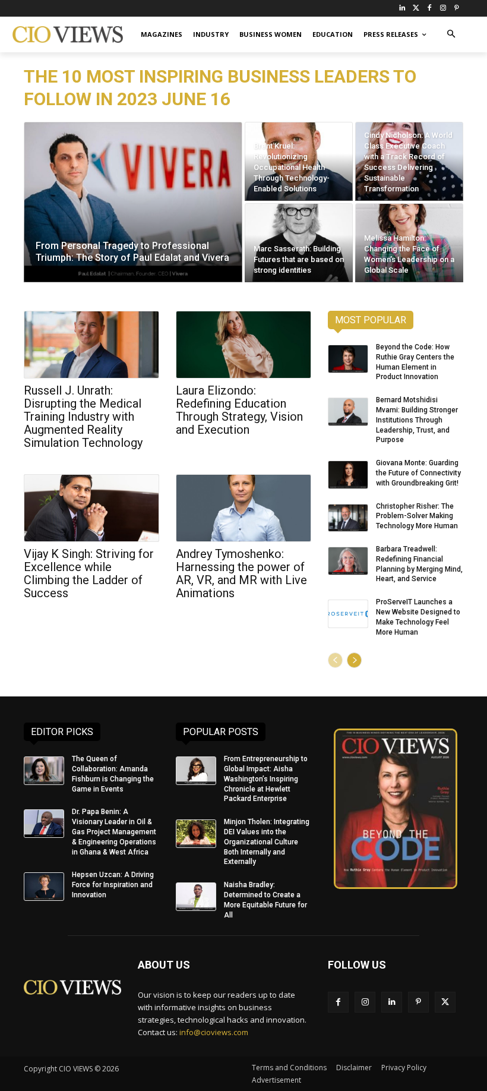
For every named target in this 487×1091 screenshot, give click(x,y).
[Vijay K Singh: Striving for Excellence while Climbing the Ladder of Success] (91, 508)
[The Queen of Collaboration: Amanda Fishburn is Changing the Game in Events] (44, 770)
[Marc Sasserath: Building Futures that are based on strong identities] (299, 242)
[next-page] (354, 660)
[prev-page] (335, 660)
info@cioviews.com (213, 1032)
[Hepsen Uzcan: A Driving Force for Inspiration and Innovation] (44, 886)
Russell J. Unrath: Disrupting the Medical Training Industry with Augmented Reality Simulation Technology (83, 416)
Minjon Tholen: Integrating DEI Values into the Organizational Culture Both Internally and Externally (266, 842)
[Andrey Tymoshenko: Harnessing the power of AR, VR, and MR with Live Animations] (243, 508)
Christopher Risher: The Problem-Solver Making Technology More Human (417, 516)
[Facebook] (430, 8)
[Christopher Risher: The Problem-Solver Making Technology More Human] (348, 518)
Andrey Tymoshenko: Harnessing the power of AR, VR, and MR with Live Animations (241, 573)
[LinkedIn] (402, 8)
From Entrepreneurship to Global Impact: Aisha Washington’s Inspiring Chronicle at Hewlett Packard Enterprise (266, 779)
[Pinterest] (456, 8)
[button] (451, 35)
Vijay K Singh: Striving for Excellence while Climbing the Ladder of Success (89, 573)
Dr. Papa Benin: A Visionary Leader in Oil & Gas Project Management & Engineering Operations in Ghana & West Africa (114, 832)
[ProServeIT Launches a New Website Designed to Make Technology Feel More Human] (348, 614)
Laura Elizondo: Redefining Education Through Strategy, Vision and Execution (239, 410)
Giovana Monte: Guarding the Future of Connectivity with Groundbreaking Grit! (418, 473)
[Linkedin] (391, 1002)
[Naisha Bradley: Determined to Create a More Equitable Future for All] (196, 896)
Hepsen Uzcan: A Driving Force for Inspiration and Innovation (113, 885)
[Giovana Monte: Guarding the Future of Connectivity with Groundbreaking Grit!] (348, 475)
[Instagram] (443, 8)
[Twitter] (416, 8)
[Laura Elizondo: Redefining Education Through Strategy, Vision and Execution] (243, 345)
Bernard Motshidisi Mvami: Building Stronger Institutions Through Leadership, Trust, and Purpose (417, 420)
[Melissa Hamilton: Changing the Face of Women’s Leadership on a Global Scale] (409, 242)
